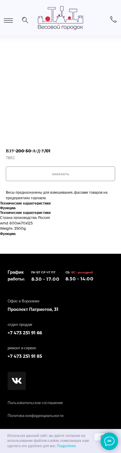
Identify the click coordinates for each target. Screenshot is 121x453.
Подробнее (66, 446)
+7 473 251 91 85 (25, 356)
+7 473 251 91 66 (25, 333)
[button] (25, 19)
